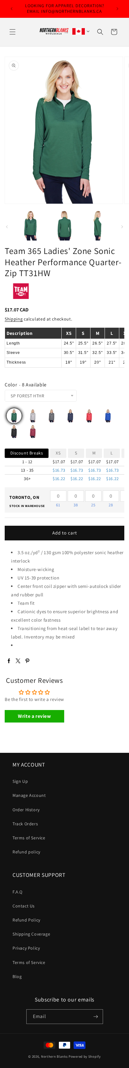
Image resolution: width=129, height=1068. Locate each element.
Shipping (14, 319)
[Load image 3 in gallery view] (64, 225)
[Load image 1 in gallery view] (30, 225)
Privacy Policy (26, 948)
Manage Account (29, 795)
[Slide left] (7, 227)
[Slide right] (122, 227)
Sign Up (20, 781)
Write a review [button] (34, 716)
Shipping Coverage (31, 934)
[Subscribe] (96, 1016)
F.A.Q (18, 892)
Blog (17, 976)
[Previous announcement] (11, 9)
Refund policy (26, 852)
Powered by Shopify (85, 1056)
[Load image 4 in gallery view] (98, 225)
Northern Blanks (54, 1056)
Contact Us (24, 906)
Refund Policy (26, 920)
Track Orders (25, 824)
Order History (26, 809)
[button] (12, 32)
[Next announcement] (117, 9)
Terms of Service (29, 838)
